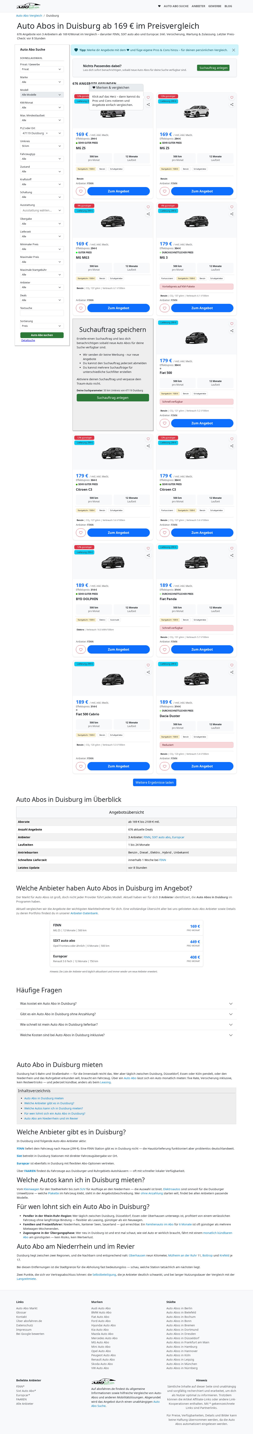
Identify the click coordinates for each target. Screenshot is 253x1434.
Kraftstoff (25, 179)
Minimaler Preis (29, 244)
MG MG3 (82, 257)
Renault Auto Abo (103, 1359)
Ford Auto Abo (101, 1321)
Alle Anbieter (24, 1403)
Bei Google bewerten (30, 1334)
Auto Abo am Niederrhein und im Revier (51, 1118)
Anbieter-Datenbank (84, 913)
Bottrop (207, 1255)
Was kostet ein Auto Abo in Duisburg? (48, 1003)
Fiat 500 (166, 373)
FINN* (20, 1386)
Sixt (19, 1156)
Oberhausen (137, 1255)
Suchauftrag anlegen (112, 397)
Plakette (53, 1193)
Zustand (25, 166)
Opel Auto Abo (101, 1351)
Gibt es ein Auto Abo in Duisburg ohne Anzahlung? (58, 1014)
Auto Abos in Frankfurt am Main (187, 1342)
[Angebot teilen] (148, 104)
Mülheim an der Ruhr (182, 1255)
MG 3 (164, 257)
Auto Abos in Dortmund (182, 1329)
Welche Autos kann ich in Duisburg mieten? (53, 1108)
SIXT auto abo (161, 837)
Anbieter (25, 282)
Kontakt (21, 1317)
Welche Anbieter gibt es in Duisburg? (49, 1103)
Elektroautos (171, 1189)
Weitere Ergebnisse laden (155, 782)
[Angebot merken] (148, 97)
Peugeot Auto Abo (103, 1355)
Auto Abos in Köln (178, 1355)
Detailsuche (28, 340)
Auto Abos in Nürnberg (182, 1368)
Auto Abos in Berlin (179, 1308)
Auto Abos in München (181, 1364)
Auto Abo (130, 1078)
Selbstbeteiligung (104, 1274)
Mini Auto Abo (100, 1346)
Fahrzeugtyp (27, 154)
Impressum (23, 1329)
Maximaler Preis (29, 257)
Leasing (105, 1082)
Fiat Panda (168, 599)
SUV (83, 1189)
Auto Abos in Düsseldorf (182, 1338)
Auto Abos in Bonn (179, 1321)
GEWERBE (214, 6)
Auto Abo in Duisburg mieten (44, 1098)
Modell (24, 90)
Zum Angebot (118, 191)
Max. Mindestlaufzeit (32, 115)
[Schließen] (233, 50)
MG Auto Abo (100, 1342)
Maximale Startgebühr (33, 270)
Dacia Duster (170, 716)
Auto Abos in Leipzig (180, 1359)
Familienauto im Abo (160, 1224)
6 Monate (185, 1224)
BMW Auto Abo (101, 1312)
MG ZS (81, 148)
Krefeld (224, 1255)
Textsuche (26, 308)
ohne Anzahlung (152, 1193)
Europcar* (23, 1395)
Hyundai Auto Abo (103, 1325)
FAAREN (30, 1171)
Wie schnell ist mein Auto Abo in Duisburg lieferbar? (59, 1024)
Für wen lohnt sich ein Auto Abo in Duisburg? (54, 1113)
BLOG (228, 6)
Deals (23, 295)
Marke (24, 77)
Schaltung (26, 192)
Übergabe (26, 218)
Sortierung (26, 321)
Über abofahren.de (29, 1321)
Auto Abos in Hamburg (181, 1346)
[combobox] (42, 133)
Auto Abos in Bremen (180, 1325)
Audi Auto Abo (101, 1308)
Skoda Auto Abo (102, 1364)
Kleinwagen (31, 1189)
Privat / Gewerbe (30, 64)
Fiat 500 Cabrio (87, 714)
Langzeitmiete (26, 1279)
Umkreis (25, 141)
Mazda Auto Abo (102, 1334)
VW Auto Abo (100, 1368)
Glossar (21, 1312)
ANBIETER (198, 6)
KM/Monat (26, 102)
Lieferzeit (25, 231)
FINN (147, 837)
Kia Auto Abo (100, 1329)
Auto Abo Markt (26, 1308)
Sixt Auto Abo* (26, 1391)
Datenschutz (24, 1325)
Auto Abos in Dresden (181, 1334)
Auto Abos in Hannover (182, 1351)
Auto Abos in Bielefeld (181, 1312)
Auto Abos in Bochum (180, 1317)
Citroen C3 (84, 489)
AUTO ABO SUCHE (176, 6)
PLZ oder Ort (27, 128)
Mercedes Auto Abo (104, 1338)
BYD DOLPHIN (87, 599)
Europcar (178, 837)
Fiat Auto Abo (100, 1317)
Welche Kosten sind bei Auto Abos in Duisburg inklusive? (62, 1035)
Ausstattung (27, 205)
